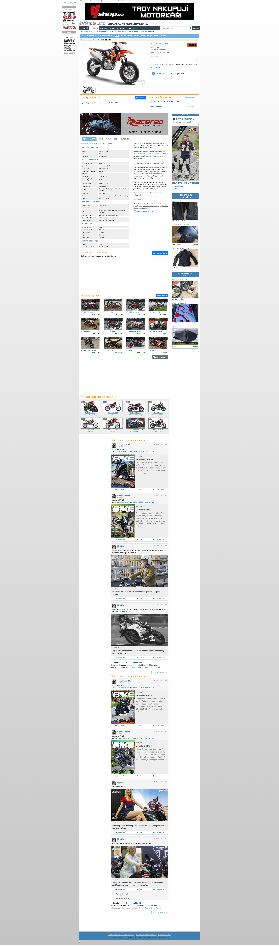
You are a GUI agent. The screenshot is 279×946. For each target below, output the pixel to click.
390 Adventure (87, 312)
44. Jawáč (69, 9)
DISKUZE (131, 28)
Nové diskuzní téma (160, 253)
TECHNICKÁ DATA (89, 139)
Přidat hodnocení (190, 97)
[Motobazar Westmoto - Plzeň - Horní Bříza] (135, 304)
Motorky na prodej (90, 295)
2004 (165, 36)
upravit (197, 60)
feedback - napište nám (145, 211)
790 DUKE (131, 350)
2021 (97, 40)
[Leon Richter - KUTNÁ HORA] (90, 323)
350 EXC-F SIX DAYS (134, 331)
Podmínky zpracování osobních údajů (121, 935)
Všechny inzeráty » (160, 357)
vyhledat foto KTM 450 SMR (166, 73)
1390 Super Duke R (88, 350)
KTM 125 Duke (90, 413)
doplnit (158, 67)
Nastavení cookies (164, 935)
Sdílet (140, 489)
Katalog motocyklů (87, 40)
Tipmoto (143, 158)
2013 (125, 36)
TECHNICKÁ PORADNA (122, 139)
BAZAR (113, 28)
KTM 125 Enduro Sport (135, 430)
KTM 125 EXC (90, 430)
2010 (138, 36)
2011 (134, 36)
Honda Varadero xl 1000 (179, 279)
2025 (99, 36)
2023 (108, 36)
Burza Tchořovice (69, 35)
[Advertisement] (124, 277)
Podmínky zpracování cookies (146, 935)
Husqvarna (178, 186)
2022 (112, 36)
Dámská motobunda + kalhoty (181, 248)
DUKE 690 (108, 350)
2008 (147, 36)
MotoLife (120, 546)
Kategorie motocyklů (118, 32)
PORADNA (121, 28)
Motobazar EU (150, 156)
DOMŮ (85, 28)
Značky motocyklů (101, 32)
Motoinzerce (161, 156)
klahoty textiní (176, 201)
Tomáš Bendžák (122, 894)
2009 (143, 36)
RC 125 (152, 350)
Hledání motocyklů (148, 32)
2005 (160, 36)
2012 (130, 36)
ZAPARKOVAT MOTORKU (185, 119)
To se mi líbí (121, 489)
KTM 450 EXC (113, 430)
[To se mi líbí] (161, 444)
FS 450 (175, 189)
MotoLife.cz (122, 1)
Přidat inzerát (162, 296)
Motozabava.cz (108, 1)
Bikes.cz (82, 1)
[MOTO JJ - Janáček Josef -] (113, 304)
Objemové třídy (133, 32)
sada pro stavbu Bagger (179, 303)
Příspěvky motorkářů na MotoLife (129, 440)
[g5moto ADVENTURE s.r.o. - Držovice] (90, 304)
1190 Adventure (155, 331)
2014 (121, 36)
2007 (151, 36)
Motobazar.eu (94, 1)
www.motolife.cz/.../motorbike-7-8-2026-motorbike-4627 (136, 451)
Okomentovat (159, 489)
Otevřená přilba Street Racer (180, 224)
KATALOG (94, 28)
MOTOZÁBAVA (69, 3)
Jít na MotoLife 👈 (159, 672)
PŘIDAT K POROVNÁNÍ (184, 122)
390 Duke (108, 312)
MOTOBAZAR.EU (185, 196)
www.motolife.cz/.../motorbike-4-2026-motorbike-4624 (136, 738)
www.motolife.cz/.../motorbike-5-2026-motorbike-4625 (135, 687)
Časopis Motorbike (124, 445)
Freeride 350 (154, 312)
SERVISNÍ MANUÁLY (105, 139)
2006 (156, 36)
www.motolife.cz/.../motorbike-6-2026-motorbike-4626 (135, 502)
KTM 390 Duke (135, 413)
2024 (104, 36)
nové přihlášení (154, 667)
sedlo (173, 326)
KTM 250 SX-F (113, 413)
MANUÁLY (104, 28)
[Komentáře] (165, 444)
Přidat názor (140, 98)
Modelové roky (86, 32)
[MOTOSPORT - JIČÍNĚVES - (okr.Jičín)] (158, 304)
